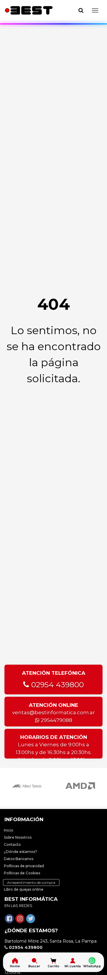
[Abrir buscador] (81, 10)
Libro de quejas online (23, 889)
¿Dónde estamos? (20, 851)
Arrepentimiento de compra (31, 882)
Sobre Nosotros (18, 837)
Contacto (12, 844)
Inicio (8, 830)
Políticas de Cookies (22, 873)
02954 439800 (56, 684)
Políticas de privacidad (24, 866)
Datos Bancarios (18, 859)
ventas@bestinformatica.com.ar (53, 712)
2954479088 (56, 720)
